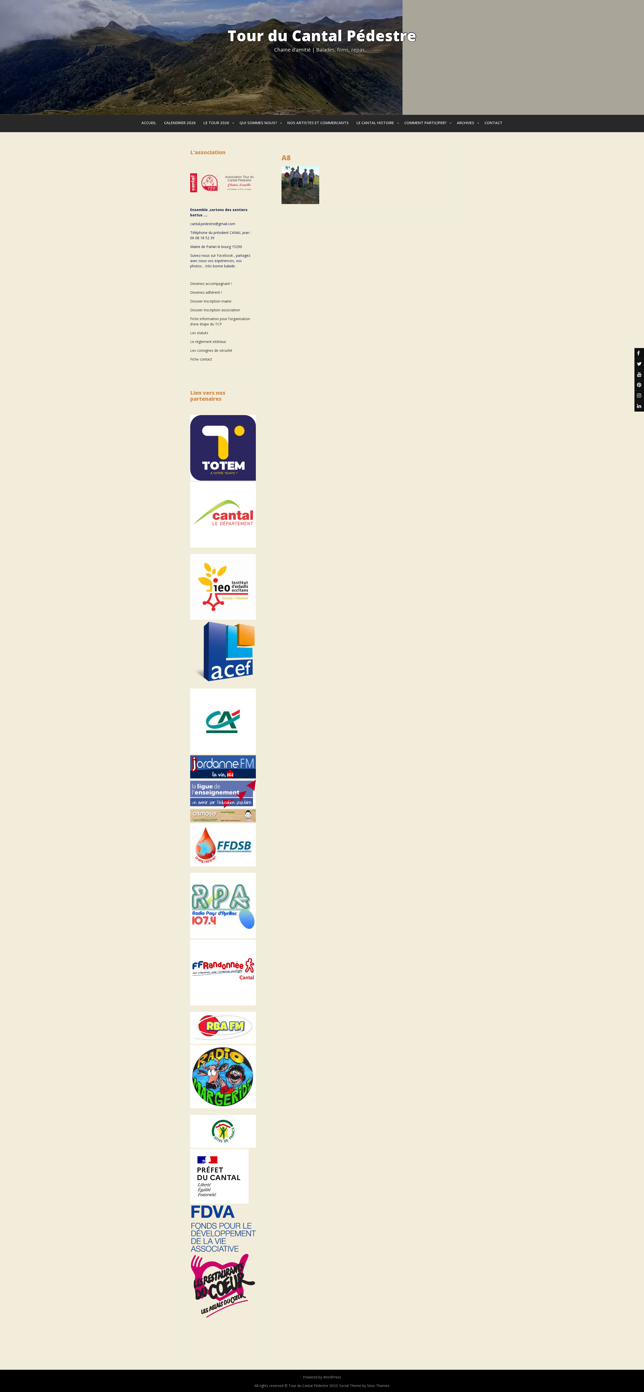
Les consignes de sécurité (211, 350)
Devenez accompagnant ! (211, 283)
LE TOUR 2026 (216, 122)
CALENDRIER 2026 (180, 122)
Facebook (225, 255)
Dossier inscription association (215, 310)
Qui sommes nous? (258, 122)
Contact (493, 122)
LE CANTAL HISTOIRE (375, 122)
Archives (465, 122)
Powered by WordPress (322, 1377)
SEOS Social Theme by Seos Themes (359, 1385)
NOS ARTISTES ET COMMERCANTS (318, 122)
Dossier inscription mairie (210, 301)
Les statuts (199, 332)
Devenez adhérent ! (206, 292)
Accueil (148, 122)
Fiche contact (201, 359)
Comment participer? (425, 122)
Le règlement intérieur (208, 341)
